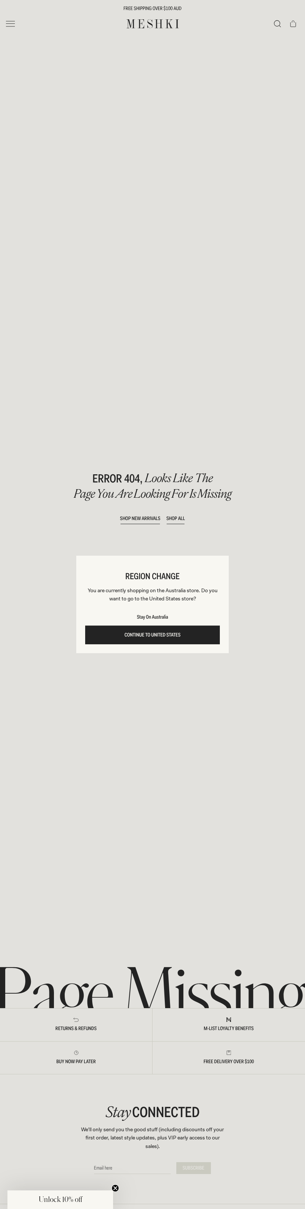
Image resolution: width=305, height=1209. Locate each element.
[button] (60, 1199)
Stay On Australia (152, 617)
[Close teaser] (115, 1188)
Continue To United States (153, 635)
